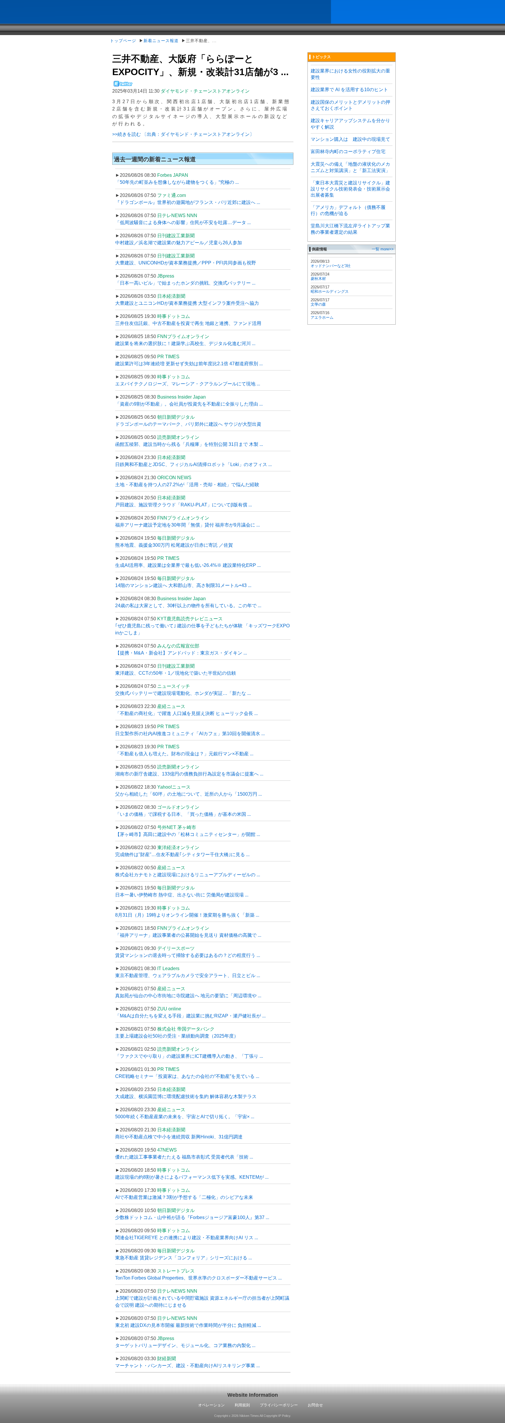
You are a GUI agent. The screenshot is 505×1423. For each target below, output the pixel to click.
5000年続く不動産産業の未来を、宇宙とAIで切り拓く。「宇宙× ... (184, 1116)
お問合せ (315, 1405)
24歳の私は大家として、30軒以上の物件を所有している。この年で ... (188, 605)
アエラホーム (322, 317)
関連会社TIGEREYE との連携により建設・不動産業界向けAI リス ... (186, 1237)
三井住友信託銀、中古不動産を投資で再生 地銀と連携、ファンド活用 (188, 323)
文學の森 (318, 304)
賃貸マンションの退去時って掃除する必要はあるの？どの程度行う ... (187, 955)
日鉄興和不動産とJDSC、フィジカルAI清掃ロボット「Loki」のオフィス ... (193, 464)
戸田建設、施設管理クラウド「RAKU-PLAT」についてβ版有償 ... (183, 504)
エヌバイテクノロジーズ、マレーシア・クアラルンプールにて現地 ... (187, 383)
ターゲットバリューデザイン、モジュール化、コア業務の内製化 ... (185, 1345)
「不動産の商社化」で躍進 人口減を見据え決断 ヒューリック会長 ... (186, 713)
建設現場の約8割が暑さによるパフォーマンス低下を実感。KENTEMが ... (192, 1177)
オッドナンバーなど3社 (331, 266)
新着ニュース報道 (161, 40)
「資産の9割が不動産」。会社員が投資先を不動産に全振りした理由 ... (189, 403)
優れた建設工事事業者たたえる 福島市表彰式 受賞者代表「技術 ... (184, 1156)
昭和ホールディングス (330, 291)
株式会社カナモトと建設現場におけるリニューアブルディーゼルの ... (187, 874)
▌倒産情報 (318, 249)
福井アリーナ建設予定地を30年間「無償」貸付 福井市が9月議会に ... (187, 524)
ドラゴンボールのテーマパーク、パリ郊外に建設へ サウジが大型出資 (188, 424)
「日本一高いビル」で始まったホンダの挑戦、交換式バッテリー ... (185, 283)
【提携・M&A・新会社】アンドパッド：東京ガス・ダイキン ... (181, 652)
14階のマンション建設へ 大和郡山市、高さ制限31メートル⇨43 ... (183, 585)
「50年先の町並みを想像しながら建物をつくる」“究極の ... (177, 182)
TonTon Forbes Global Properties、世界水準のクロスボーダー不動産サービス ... (198, 1277)
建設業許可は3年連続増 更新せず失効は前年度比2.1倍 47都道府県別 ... (189, 363)
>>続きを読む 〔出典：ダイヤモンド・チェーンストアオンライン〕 (183, 134)
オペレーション (211, 1405)
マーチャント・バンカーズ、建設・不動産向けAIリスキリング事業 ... (187, 1365)
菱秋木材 (318, 278)
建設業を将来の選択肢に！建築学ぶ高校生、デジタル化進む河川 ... (185, 343)
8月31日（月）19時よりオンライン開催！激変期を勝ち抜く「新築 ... (187, 915)
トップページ (123, 40)
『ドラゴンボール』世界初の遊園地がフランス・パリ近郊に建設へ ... (187, 202)
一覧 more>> (383, 249)
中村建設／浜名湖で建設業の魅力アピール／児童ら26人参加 (178, 242)
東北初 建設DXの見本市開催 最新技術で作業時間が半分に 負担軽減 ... (188, 1325)
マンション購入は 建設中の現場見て (350, 139)
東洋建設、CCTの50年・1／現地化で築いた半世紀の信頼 (175, 673)
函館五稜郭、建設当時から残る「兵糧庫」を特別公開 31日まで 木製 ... (189, 444)
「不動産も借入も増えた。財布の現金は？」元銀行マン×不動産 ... (184, 753)
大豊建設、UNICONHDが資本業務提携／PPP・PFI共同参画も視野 (185, 262)
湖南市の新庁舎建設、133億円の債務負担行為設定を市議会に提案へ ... (189, 773)
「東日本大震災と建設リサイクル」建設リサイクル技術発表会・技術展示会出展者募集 (350, 189)
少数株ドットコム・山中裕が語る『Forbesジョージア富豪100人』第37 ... (192, 1217)
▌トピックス (320, 57)
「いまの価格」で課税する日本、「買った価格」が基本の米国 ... (183, 814)
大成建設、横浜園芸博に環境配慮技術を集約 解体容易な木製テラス (186, 1096)
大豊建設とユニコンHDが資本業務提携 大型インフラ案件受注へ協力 (187, 303)
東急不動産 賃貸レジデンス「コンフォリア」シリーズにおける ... (183, 1257)
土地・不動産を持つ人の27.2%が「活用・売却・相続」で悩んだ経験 (187, 484)
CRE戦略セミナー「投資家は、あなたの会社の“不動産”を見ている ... (187, 1076)
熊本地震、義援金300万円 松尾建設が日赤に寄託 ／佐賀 (174, 545)
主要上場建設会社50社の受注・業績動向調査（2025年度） (176, 1036)
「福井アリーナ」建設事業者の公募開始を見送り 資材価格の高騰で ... (188, 935)
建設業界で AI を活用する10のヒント (349, 89)
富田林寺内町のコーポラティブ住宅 (348, 151)
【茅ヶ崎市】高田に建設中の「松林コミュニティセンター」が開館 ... (187, 834)
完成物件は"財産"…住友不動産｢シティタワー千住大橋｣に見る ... (182, 854)
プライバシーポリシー (279, 1405)
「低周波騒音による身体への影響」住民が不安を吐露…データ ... (183, 222)
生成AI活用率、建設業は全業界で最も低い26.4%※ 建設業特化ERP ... (188, 565)
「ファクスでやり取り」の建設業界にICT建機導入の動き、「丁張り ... (189, 1056)
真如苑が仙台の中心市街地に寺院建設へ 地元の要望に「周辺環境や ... (188, 995)
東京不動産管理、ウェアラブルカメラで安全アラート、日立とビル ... (187, 975)
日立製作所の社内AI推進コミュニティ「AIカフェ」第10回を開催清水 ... (190, 733)
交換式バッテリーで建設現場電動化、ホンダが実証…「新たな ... (183, 693)
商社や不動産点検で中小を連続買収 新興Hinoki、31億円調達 (179, 1136)
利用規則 (242, 1405)
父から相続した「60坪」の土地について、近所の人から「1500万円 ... (188, 794)
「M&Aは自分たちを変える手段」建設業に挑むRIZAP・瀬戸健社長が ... (190, 1015)
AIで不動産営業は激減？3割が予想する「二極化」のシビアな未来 (184, 1197)
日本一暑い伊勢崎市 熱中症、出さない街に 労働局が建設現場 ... (181, 894)
